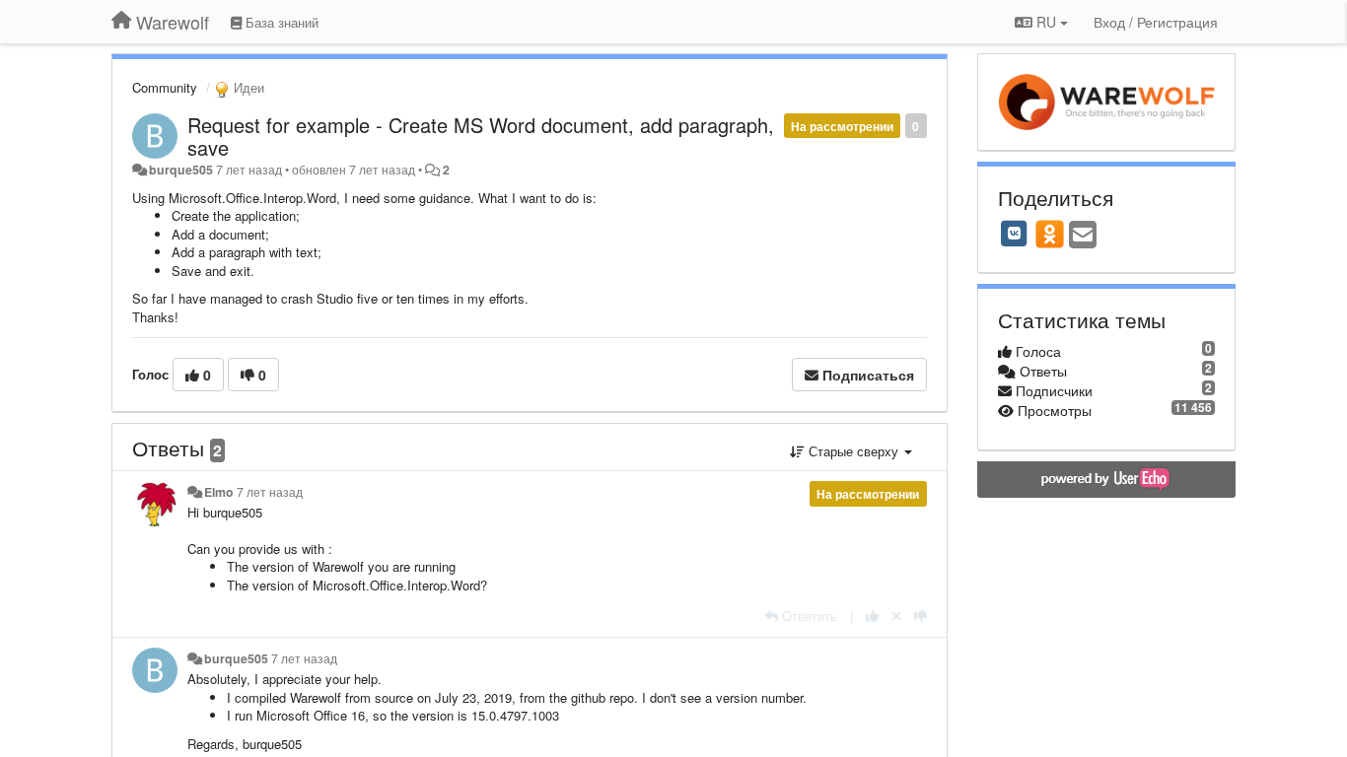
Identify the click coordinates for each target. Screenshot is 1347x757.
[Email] (1083, 235)
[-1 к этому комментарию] (920, 615)
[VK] (1014, 233)
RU (1046, 22)
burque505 (181, 169)
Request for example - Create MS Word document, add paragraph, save (480, 136)
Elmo (219, 492)
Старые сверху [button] (853, 451)
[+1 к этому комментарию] (872, 615)
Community (164, 87)
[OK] (1049, 233)
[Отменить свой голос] (896, 615)
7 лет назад (270, 492)
